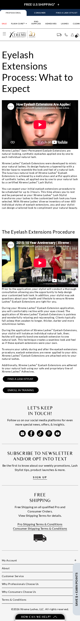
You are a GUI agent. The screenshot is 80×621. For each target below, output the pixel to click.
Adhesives (51, 24)
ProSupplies (36, 23)
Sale (4, 24)
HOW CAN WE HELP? (36, 617)
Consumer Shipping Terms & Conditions (40, 528)
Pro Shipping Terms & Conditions (40, 524)
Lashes (65, 24)
